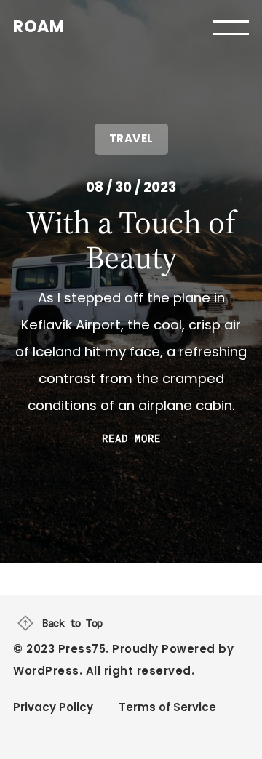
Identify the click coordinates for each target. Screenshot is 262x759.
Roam (38, 26)
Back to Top (72, 623)
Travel (131, 138)
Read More (131, 438)
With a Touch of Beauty (131, 241)
